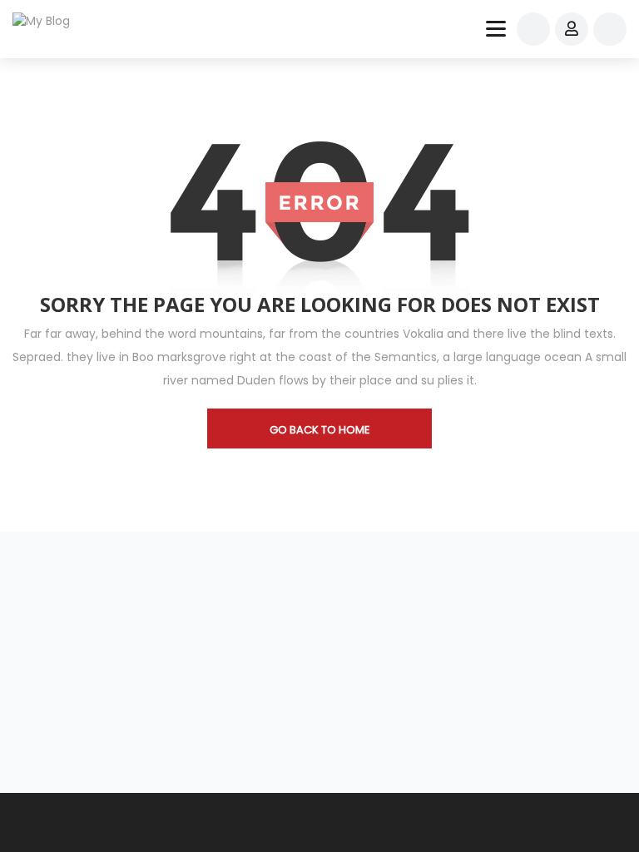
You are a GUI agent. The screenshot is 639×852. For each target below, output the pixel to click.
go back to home (320, 430)
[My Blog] (51, 20)
